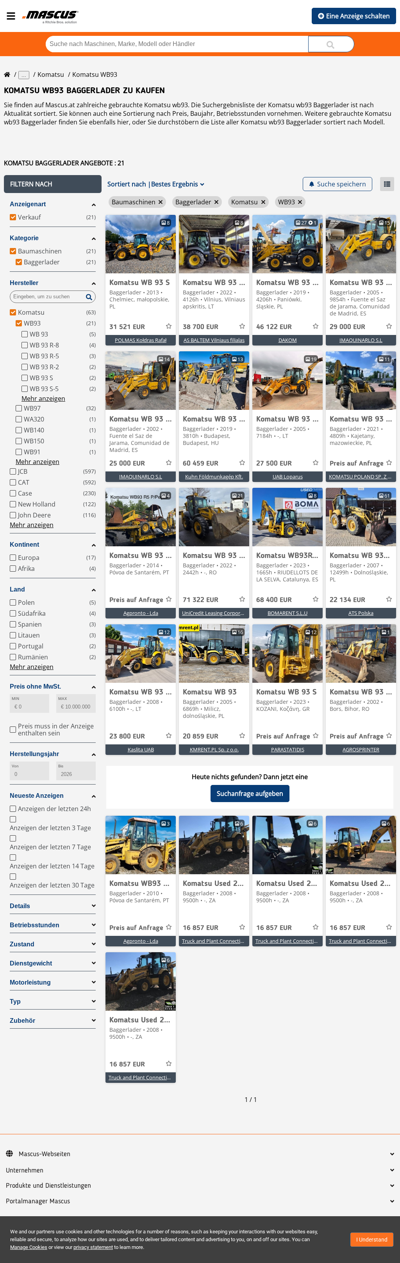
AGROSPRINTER (361, 749)
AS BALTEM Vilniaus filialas (214, 340)
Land (17, 589)
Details (20, 906)
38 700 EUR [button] (200, 327)
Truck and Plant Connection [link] (214, 940)
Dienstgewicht (31, 963)
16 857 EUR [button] (200, 928)
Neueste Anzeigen (37, 795)
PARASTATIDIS (287, 749)
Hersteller (24, 283)
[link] (140, 244)
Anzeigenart (28, 204)
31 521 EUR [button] (127, 327)
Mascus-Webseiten (44, 1154)
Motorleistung (30, 982)
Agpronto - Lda (140, 612)
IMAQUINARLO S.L (360, 340)
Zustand (22, 944)
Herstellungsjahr (34, 754)
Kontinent (24, 544)
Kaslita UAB (141, 749)
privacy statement (93, 1247)
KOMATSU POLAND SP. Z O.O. (363, 476)
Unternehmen (24, 1170)
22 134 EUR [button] (347, 600)
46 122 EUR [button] (274, 327)
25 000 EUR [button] (127, 463)
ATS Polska (360, 612)
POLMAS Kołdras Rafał (140, 340)
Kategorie (24, 238)
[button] (53, 184)
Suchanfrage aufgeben (250, 793)
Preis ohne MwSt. (35, 686)
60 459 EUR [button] (200, 463)
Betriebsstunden (34, 925)
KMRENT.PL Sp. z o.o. (214, 749)
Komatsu (51, 74)
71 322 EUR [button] (200, 600)
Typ (15, 1001)
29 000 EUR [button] (347, 327)
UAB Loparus (288, 476)
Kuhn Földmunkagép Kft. (214, 476)
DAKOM (288, 340)
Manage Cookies (28, 1247)
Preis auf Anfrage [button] (357, 463)
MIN (15, 698)
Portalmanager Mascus (38, 1201)
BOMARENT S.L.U (287, 612)
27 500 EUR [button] (274, 463)
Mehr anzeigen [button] (43, 398)
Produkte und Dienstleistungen (48, 1185)
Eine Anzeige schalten (358, 16)
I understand (372, 1239)
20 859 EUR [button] (200, 736)
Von (15, 766)
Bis (60, 766)
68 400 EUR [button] (274, 600)
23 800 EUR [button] (127, 736)
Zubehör (22, 1020)
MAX (62, 698)
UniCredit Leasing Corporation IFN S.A (226, 612)
